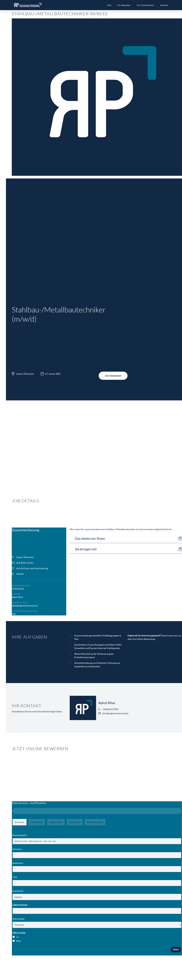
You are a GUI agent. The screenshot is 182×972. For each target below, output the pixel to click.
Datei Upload (74, 822)
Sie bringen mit (86, 549)
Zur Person (19, 822)
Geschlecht (19, 891)
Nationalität (19, 918)
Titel (15, 877)
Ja (17, 937)
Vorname (18, 849)
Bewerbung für (20, 835)
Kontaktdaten (37, 822)
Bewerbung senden (95, 822)
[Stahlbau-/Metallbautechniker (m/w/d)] (97, 176)
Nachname (18, 863)
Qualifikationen (56, 822)
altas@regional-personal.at (25, 605)
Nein (18, 941)
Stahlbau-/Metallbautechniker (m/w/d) (60, 13)
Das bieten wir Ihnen (90, 538)
